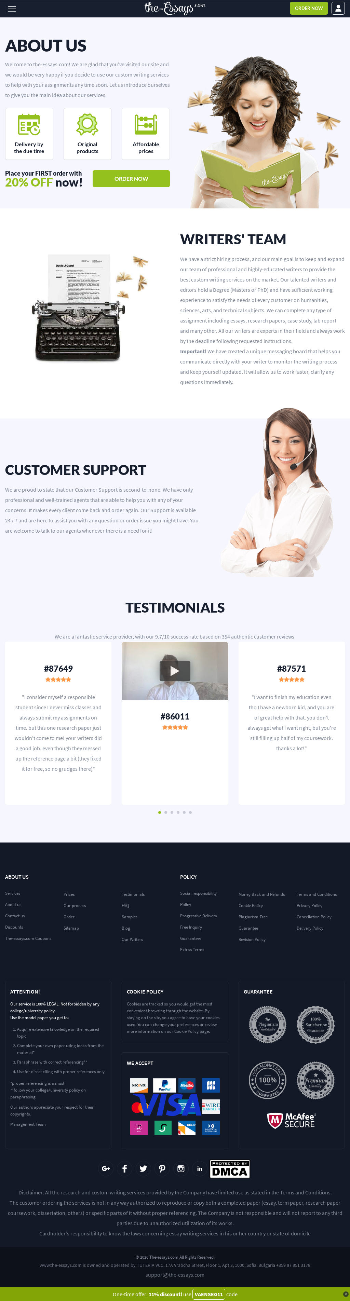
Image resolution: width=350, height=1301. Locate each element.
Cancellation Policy (314, 917)
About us (13, 904)
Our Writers (132, 939)
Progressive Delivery (198, 916)
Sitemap (71, 928)
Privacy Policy (309, 905)
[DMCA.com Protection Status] (230, 1169)
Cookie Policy (251, 905)
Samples (129, 917)
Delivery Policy (310, 928)
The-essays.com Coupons (28, 938)
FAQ (125, 905)
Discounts (14, 927)
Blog (126, 928)
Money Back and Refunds (262, 894)
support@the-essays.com (175, 1274)
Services (12, 893)
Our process (75, 905)
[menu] (13, 8)
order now (131, 178)
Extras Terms (192, 950)
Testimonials (133, 894)
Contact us (15, 916)
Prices (69, 894)
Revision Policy (252, 939)
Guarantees (190, 938)
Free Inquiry (191, 927)
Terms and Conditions (317, 894)
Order (309, 8)
